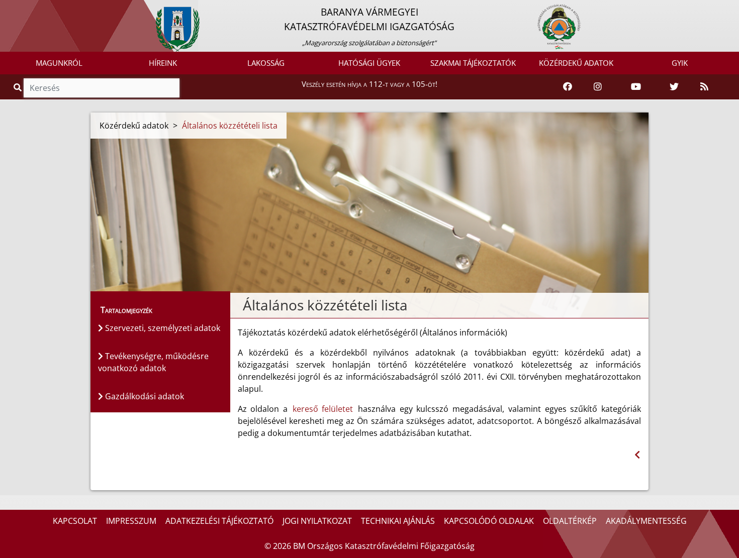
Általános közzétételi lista (230, 125)
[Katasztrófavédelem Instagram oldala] (598, 86)
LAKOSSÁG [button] (266, 63)
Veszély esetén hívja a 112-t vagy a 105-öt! (369, 84)
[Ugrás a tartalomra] (19, 8)
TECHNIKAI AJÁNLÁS (398, 520)
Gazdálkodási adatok (143, 396)
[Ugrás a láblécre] (30, 8)
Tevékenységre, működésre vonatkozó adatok (153, 362)
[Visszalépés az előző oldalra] (637, 455)
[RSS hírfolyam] (704, 86)
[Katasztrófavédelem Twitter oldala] (674, 86)
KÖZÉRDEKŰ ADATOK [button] (576, 63)
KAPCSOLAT (75, 520)
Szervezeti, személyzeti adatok (161, 327)
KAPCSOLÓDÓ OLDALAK (489, 520)
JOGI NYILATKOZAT (317, 520)
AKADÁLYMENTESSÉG (646, 520)
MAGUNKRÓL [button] (59, 63)
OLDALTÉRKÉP (570, 520)
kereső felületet (323, 408)
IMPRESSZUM (131, 520)
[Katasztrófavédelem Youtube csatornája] (636, 86)
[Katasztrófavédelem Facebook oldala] (567, 86)
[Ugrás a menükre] (8, 8)
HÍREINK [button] (163, 63)
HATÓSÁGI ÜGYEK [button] (369, 63)
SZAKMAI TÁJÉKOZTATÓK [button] (473, 63)
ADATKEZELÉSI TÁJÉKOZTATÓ (219, 520)
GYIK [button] (680, 63)
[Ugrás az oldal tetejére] (241, 305)
